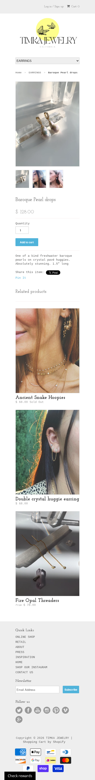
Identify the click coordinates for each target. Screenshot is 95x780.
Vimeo (65, 710)
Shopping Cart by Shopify (44, 742)
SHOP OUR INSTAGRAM (31, 667)
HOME (19, 662)
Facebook (28, 710)
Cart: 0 (75, 6)
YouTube (37, 710)
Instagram (46, 710)
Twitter (19, 710)
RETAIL (20, 642)
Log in (48, 6)
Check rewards (20, 775)
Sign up (59, 6)
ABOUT (19, 647)
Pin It (20, 278)
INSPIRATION (25, 657)
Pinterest (56, 710)
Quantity (22, 223)
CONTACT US (24, 672)
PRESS (19, 652)
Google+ (19, 719)
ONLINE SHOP (25, 637)
